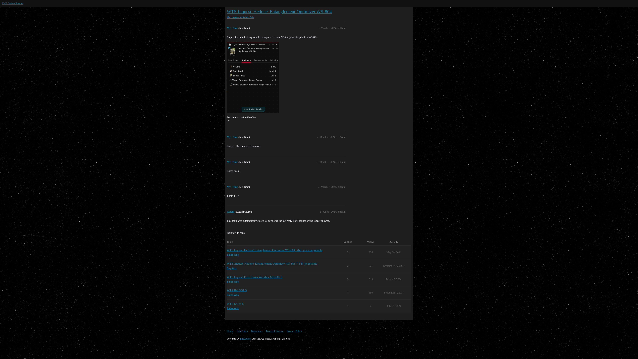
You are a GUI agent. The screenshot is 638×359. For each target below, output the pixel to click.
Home (230, 331)
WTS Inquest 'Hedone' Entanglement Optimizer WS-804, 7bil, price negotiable (274, 250)
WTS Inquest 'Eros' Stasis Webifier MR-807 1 (254, 277)
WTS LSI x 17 (236, 303)
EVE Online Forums (12, 3)
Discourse (245, 338)
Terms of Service (274, 331)
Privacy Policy (294, 331)
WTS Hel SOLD (237, 290)
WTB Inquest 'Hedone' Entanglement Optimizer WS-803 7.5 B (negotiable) (272, 263)
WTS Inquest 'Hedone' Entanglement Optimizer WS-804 (279, 11)
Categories (242, 331)
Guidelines (256, 331)
